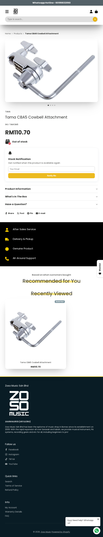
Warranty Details (13, 511)
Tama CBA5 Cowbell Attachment (35, 334)
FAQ (7, 515)
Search (8, 481)
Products (18, 33)
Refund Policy (12, 489)
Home (8, 33)
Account (91, 11)
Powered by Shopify (61, 532)
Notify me (51, 175)
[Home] (16, 11)
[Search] (95, 19)
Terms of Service (13, 485)
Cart (96, 11)
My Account (11, 507)
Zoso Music (46, 532)
